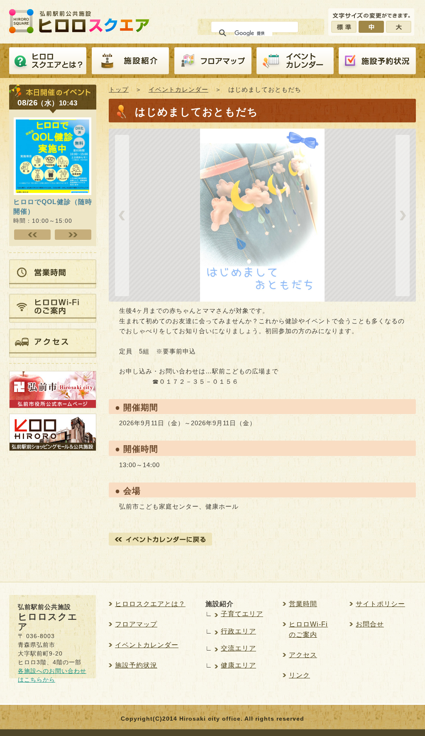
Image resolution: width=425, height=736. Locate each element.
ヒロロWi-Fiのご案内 (308, 629)
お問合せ (370, 624)
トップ (119, 89)
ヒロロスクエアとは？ (47, 61)
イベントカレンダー (295, 61)
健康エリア (238, 665)
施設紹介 (130, 61)
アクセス (303, 654)
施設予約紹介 (377, 61)
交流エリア (238, 648)
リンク (299, 675)
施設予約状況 (136, 665)
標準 (344, 27)
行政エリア (238, 631)
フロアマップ (213, 61)
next (403, 215)
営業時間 (303, 603)
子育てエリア (242, 613)
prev (122, 215)
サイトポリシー (380, 603)
